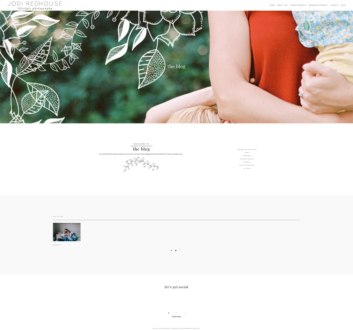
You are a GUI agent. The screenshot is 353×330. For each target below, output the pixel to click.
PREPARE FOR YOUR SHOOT (247, 149)
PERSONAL (247, 162)
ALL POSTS (247, 168)
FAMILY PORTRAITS (298, 5)
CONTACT (334, 5)
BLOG (343, 5)
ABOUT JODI (282, 5)
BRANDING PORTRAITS (318, 5)
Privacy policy (176, 316)
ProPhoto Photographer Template (186, 328)
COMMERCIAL (247, 155)
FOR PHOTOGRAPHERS (247, 165)
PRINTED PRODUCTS (247, 159)
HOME (272, 5)
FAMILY (247, 152)
